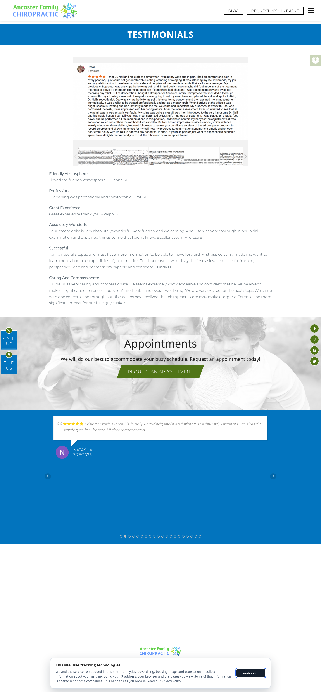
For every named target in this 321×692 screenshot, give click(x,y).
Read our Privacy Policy (164, 681)
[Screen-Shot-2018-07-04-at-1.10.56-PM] (130, 156)
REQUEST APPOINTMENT (275, 11)
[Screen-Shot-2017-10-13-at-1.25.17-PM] (95, 156)
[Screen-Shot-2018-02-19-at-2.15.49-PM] (166, 156)
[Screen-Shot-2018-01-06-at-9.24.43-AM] (201, 156)
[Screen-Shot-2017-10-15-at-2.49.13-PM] (237, 156)
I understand (251, 673)
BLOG (233, 11)
